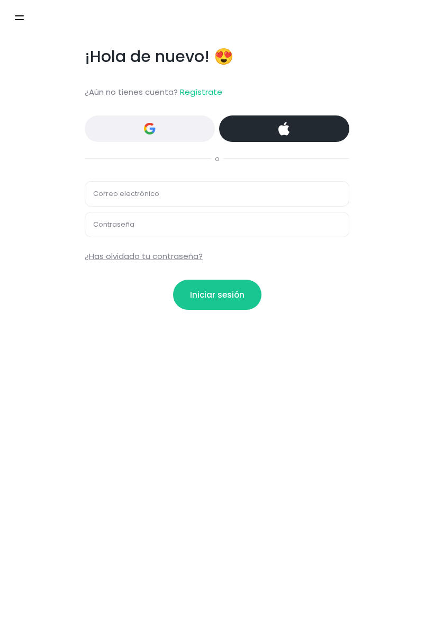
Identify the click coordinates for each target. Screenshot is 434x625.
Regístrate (201, 91)
